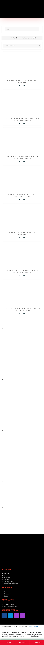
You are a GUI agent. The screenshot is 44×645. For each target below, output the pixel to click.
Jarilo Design (33, 627)
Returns (7, 580)
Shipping (7, 577)
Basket (6, 596)
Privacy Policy (9, 582)
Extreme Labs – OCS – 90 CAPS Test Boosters (22, 81)
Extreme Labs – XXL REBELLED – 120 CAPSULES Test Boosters (22, 195)
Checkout (7, 594)
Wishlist (38, 642)
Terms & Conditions (11, 584)
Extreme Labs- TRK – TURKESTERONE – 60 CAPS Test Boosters (22, 310)
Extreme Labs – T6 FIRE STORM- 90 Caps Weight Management (22, 119)
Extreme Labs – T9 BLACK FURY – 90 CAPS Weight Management (22, 157)
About (6, 575)
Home (6, 573)
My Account (23, 642)
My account (8, 592)
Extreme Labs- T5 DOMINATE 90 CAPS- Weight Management (22, 271)
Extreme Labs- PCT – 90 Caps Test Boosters (22, 233)
